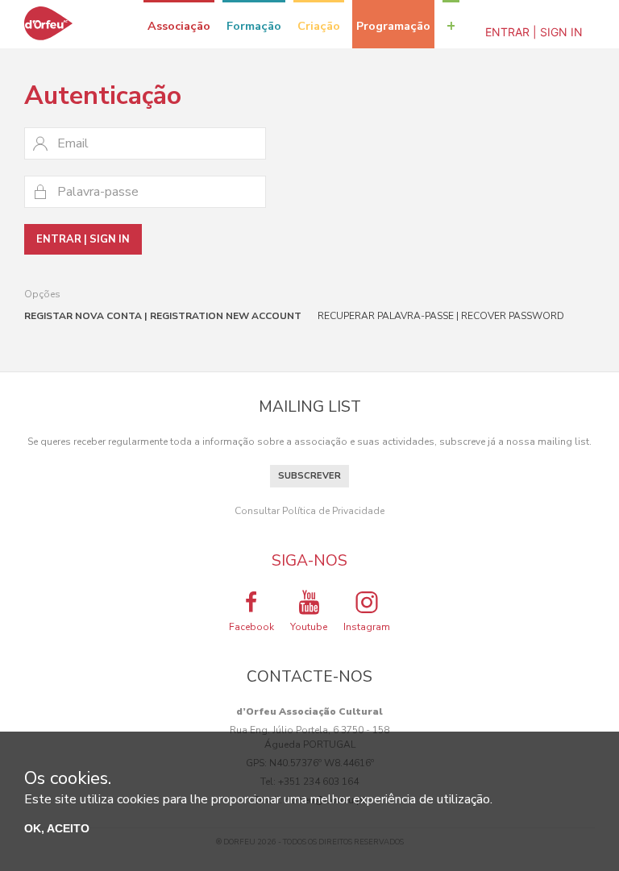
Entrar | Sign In (534, 32)
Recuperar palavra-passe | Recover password (441, 315)
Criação (318, 26)
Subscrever (309, 476)
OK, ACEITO (56, 828)
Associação (178, 26)
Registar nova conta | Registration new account (162, 315)
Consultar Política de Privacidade (309, 510)
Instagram (366, 626)
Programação (393, 26)
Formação (253, 26)
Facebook (251, 626)
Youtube (308, 626)
